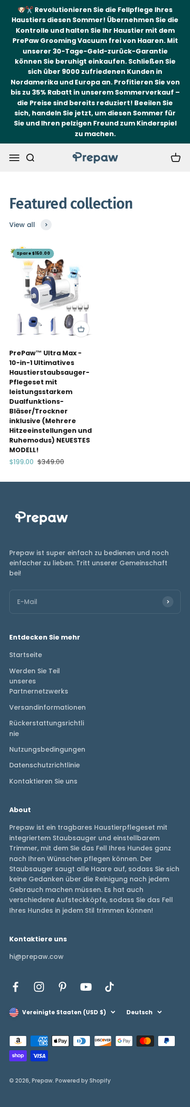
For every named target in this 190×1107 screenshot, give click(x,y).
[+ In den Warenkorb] (81, 329)
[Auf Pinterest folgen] (62, 987)
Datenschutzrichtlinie (44, 765)
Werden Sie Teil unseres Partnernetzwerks (38, 681)
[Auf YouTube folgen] (86, 987)
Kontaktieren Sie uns (43, 781)
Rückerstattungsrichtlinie (46, 728)
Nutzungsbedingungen (47, 749)
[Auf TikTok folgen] (109, 987)
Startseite (25, 654)
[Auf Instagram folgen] (39, 987)
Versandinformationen (47, 707)
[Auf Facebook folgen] (15, 987)
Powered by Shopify (83, 1080)
